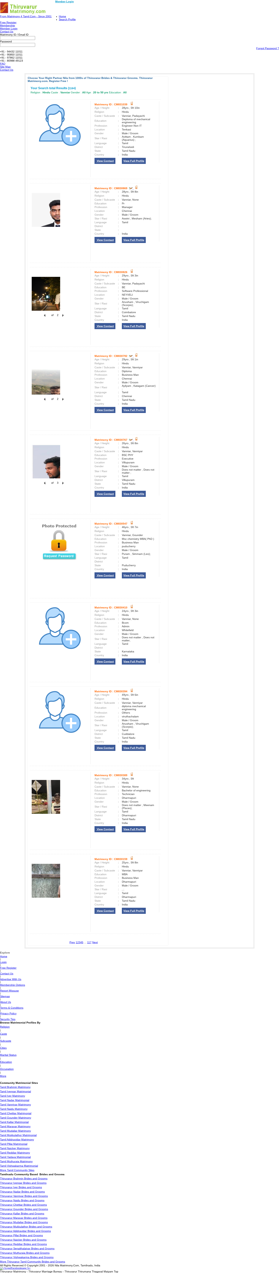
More (3, 1076)
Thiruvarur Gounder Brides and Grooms (24, 1209)
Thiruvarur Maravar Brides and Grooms (23, 1217)
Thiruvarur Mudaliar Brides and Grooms (24, 1222)
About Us (5, 1002)
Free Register (8, 22)
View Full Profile (133, 160)
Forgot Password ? (267, 48)
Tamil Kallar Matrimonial (14, 1122)
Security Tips (7, 1019)
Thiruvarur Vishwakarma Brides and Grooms (27, 1257)
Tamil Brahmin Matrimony (15, 1087)
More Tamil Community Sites (17, 1170)
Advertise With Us (10, 979)
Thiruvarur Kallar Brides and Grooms (22, 1213)
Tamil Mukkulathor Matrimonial (18, 1135)
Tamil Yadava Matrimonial (15, 1157)
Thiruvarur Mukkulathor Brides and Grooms (26, 1226)
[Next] (62, 317)
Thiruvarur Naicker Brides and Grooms (23, 1239)
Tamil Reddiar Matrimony (15, 1152)
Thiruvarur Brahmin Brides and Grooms (23, 1178)
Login (3, 962)
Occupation (7, 1068)
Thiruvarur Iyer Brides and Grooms (21, 1187)
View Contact (105, 160)
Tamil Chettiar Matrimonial (15, 1113)
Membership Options (12, 984)
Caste (3, 1033)
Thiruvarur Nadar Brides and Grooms (22, 1191)
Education (6, 1061)
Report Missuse (9, 990)
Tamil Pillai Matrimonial (13, 1143)
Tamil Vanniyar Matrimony (15, 1104)
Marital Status (8, 1054)
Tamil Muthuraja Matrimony (16, 1161)
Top (116, 1271)
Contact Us (6, 31)
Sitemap (5, 996)
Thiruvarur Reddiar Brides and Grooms (23, 1244)
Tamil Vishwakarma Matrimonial (19, 1165)
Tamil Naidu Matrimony (14, 1108)
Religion (5, 1026)
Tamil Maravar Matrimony (15, 1126)
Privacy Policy (8, 1013)
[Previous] (44, 317)
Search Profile (67, 19)
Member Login (64, 1)
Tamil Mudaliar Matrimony (15, 1130)
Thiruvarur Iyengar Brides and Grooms (23, 1182)
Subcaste (5, 1040)
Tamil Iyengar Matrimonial (15, 1091)
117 (89, 942)
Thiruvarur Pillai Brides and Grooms (21, 1235)
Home (62, 16)
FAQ (2, 63)
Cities (3, 1047)
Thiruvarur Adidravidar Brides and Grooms (25, 1230)
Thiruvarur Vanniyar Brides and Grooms (24, 1196)
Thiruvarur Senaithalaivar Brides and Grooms (27, 1248)
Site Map (5, 66)
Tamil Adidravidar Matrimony (17, 1139)
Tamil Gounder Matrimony (15, 1117)
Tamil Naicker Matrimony (15, 1148)
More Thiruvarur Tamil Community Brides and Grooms (32, 1261)
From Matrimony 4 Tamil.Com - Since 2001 (26, 16)
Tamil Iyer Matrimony (12, 1095)
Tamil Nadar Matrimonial (14, 1100)
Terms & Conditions (11, 1007)
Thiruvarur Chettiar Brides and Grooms (23, 1204)
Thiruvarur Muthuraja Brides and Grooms (25, 1252)
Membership (7, 25)
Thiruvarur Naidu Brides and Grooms (22, 1200)
